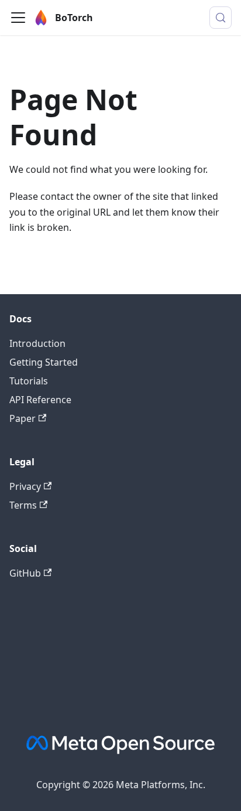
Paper (22, 418)
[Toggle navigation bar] (18, 17)
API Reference (40, 399)
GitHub (25, 573)
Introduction (37, 343)
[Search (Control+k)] (220, 17)
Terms (23, 505)
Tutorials (28, 380)
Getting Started (43, 362)
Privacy (25, 486)
